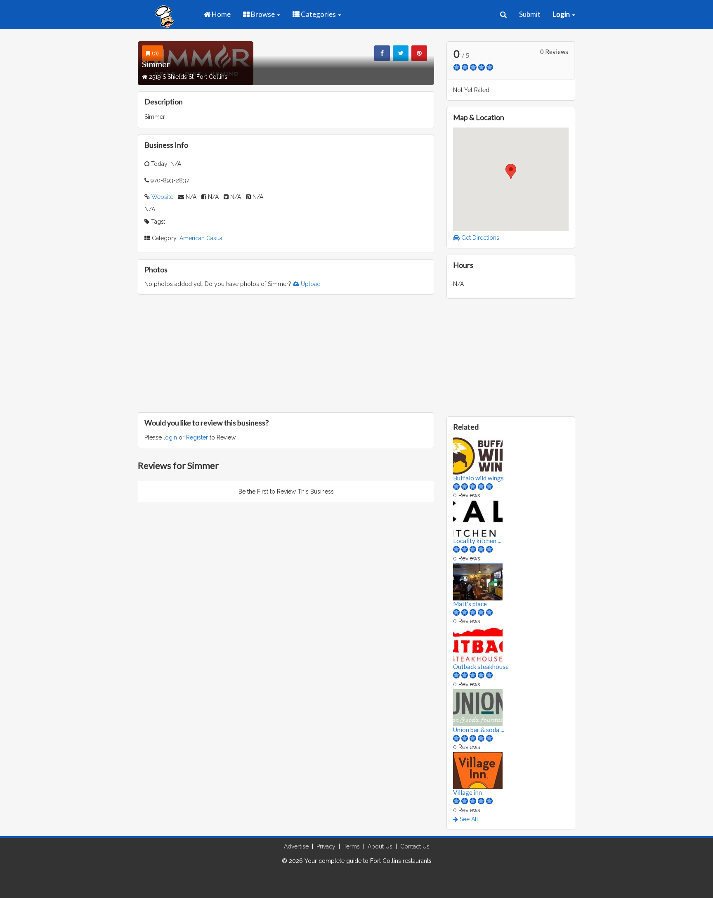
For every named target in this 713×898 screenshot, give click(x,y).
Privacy (325, 846)
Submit (530, 14)
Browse (263, 14)
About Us (380, 846)
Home (220, 14)
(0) (154, 53)
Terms (351, 846)
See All (468, 819)
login (170, 437)
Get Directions (479, 237)
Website (162, 197)
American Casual (201, 238)
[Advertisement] (286, 352)
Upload (310, 284)
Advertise (296, 846)
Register (197, 437)
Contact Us (415, 846)
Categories (318, 14)
